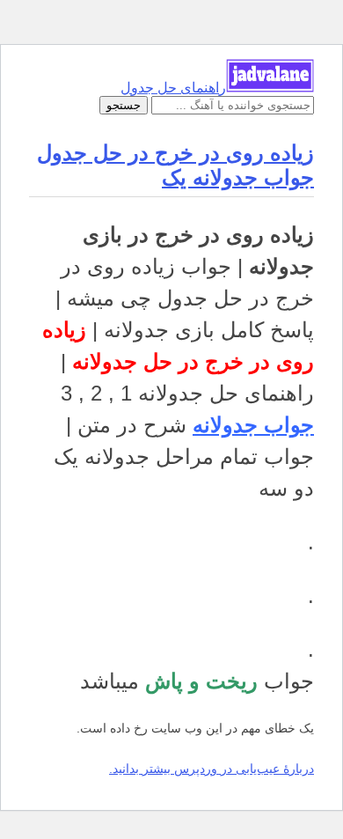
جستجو (123, 105)
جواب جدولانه (253, 425)
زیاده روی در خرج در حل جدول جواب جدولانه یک (175, 165)
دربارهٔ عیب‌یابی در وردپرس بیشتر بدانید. (211, 769)
